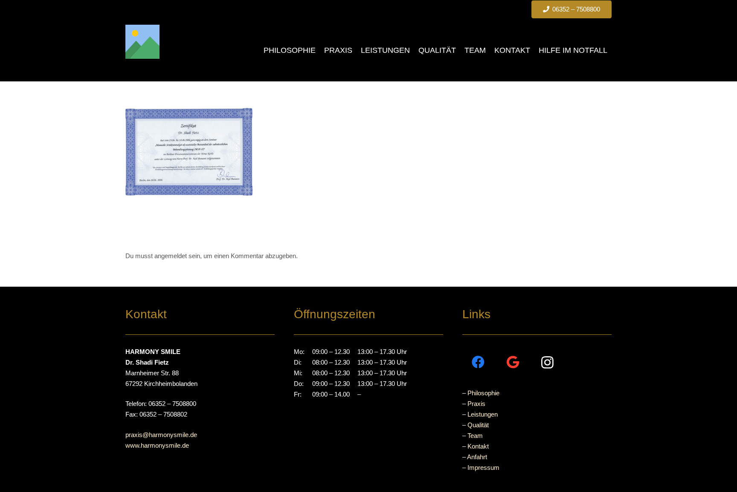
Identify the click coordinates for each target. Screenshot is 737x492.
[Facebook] (478, 362)
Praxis (476, 403)
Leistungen (482, 414)
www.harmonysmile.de (157, 445)
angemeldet (170, 255)
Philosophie (483, 393)
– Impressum (480, 467)
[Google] (513, 362)
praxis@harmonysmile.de (161, 434)
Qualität (478, 425)
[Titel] (142, 42)
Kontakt (478, 446)
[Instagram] (547, 362)
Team (475, 435)
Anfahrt (477, 456)
